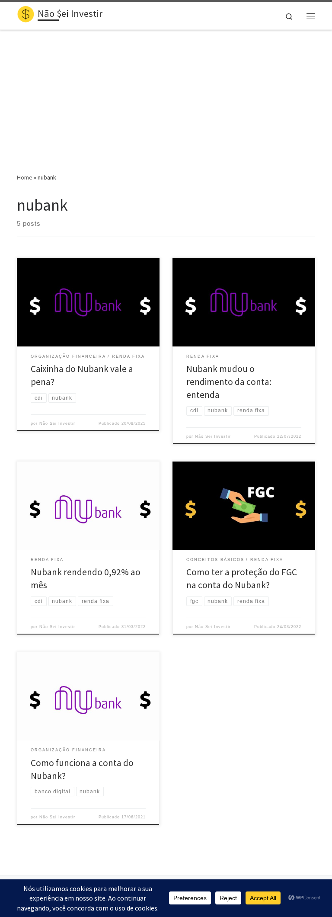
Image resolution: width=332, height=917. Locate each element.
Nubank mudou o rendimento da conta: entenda (228, 382)
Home (24, 177)
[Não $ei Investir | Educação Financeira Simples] (26, 15)
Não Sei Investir (57, 423)
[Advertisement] (166, 95)
